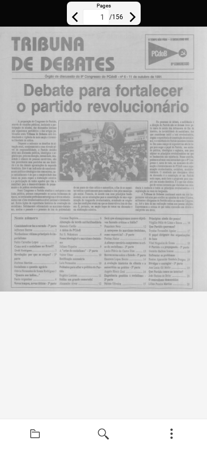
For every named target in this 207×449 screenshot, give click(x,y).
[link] (35, 434)
